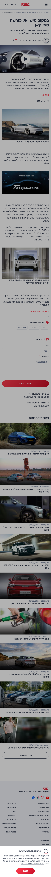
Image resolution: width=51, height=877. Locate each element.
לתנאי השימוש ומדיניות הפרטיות (32, 863)
